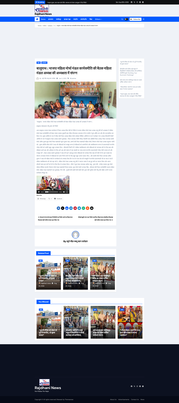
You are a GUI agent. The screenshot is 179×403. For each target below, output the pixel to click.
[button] (143, 19)
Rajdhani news (46, 283)
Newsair (59, 399)
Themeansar (69, 399)
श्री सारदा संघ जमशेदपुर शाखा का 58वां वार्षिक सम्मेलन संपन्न (101, 278)
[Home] (37, 19)
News (142, 399)
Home (43, 19)
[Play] (39, 192)
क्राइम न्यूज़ (67, 19)
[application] (53, 185)
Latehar (73, 78)
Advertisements (123, 399)
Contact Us (135, 399)
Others (98, 19)
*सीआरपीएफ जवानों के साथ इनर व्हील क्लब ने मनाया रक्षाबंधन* (130, 88)
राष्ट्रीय (75, 19)
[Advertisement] (90, 43)
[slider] (51, 191)
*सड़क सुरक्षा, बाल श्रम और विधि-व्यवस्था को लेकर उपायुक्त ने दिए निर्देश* (131, 95)
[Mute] (64, 192)
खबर (38, 63)
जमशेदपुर (58, 19)
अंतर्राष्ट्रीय (83, 19)
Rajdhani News (43, 14)
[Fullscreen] (67, 192)
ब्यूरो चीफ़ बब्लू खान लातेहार (48, 78)
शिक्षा (91, 19)
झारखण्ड (50, 19)
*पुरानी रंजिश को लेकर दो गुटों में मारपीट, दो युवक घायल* (47, 278)
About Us (113, 399)
